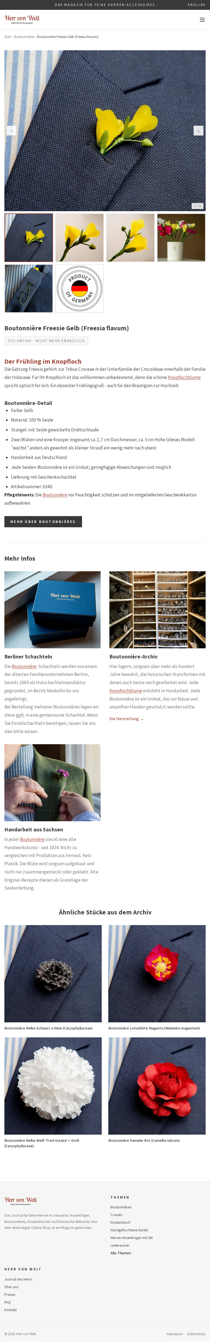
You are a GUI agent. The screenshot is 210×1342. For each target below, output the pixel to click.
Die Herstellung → (126, 719)
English (197, 4)
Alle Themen (120, 1252)
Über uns (11, 1286)
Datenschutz (196, 1334)
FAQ (7, 1302)
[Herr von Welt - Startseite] (22, 20)
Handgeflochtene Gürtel (129, 1230)
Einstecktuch (120, 1222)
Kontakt (10, 1309)
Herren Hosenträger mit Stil (131, 1237)
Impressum (175, 1334)
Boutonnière (55, 495)
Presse (9, 1294)
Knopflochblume (184, 377)
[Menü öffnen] (202, 19)
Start (7, 36)
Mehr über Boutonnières (43, 521)
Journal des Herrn (18, 1279)
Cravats (116, 1214)
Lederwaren (119, 1245)
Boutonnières (24, 36)
